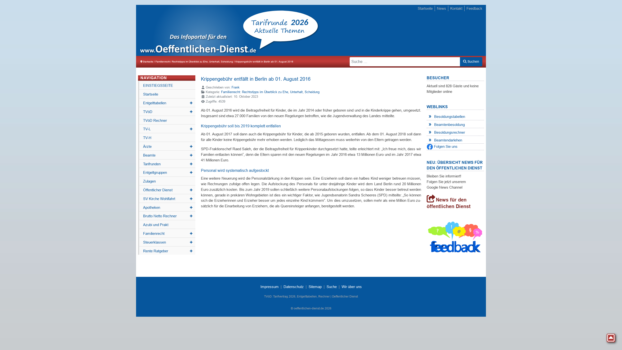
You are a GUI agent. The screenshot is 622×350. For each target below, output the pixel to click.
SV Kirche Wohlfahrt (168, 198)
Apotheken (168, 207)
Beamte (168, 155)
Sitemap (315, 287)
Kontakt (456, 8)
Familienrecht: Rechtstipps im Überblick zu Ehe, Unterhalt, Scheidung (270, 92)
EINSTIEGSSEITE (158, 85)
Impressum (269, 287)
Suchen (472, 61)
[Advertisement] (396, 30)
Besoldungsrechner (449, 132)
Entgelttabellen (168, 103)
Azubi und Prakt (155, 225)
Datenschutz (294, 287)
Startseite (425, 8)
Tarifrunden (168, 164)
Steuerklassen (168, 242)
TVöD (168, 111)
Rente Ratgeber (168, 251)
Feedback (474, 8)
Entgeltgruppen (168, 172)
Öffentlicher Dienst (168, 190)
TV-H (147, 138)
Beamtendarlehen (448, 140)
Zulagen (149, 181)
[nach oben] (611, 338)
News (441, 8)
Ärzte (168, 146)
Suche (332, 287)
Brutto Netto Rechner (168, 216)
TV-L (168, 129)
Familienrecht (168, 233)
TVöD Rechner (155, 120)
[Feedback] (455, 238)
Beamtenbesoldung (449, 124)
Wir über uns (352, 287)
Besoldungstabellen (449, 116)
